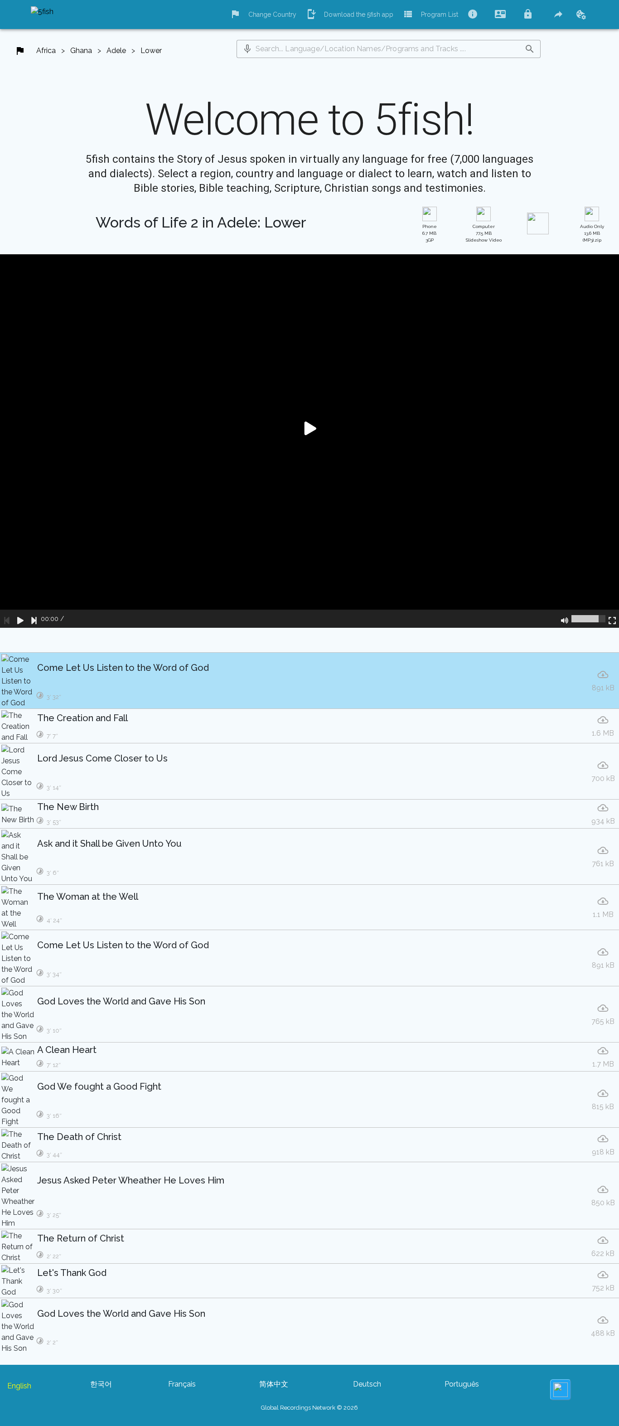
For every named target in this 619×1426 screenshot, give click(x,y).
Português (462, 1384)
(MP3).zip (592, 233)
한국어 (101, 1384)
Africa (46, 50)
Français (182, 1384)
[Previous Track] (7, 619)
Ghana (81, 50)
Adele (116, 50)
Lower (151, 50)
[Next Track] (34, 619)
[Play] (20, 619)
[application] (309, 441)
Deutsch (367, 1384)
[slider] (588, 618)
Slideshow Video (484, 233)
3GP (429, 233)
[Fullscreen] (612, 619)
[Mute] (564, 619)
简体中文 (273, 1384)
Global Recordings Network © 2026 (309, 1407)
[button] (247, 49)
